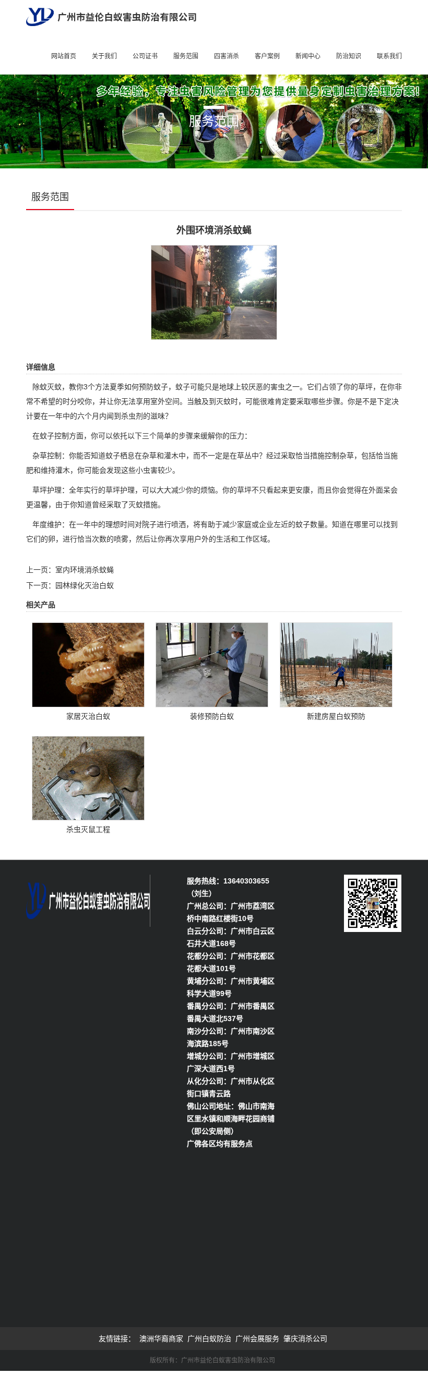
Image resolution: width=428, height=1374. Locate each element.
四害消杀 (226, 56)
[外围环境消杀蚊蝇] (214, 292)
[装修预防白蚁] (212, 664)
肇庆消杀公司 (305, 1338)
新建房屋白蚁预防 (336, 716)
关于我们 (104, 56)
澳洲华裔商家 (161, 1338)
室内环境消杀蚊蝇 (84, 570)
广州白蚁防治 (209, 1338)
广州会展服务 (257, 1338)
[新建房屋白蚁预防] (336, 664)
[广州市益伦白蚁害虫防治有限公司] (111, 16)
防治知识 (348, 56)
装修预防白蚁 (212, 716)
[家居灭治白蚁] (88, 664)
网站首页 (63, 56)
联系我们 (389, 56)
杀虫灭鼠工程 (88, 829)
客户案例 (267, 56)
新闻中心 (307, 56)
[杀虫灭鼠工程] (88, 777)
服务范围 (185, 56)
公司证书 (145, 56)
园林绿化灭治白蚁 (84, 585)
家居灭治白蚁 (88, 716)
